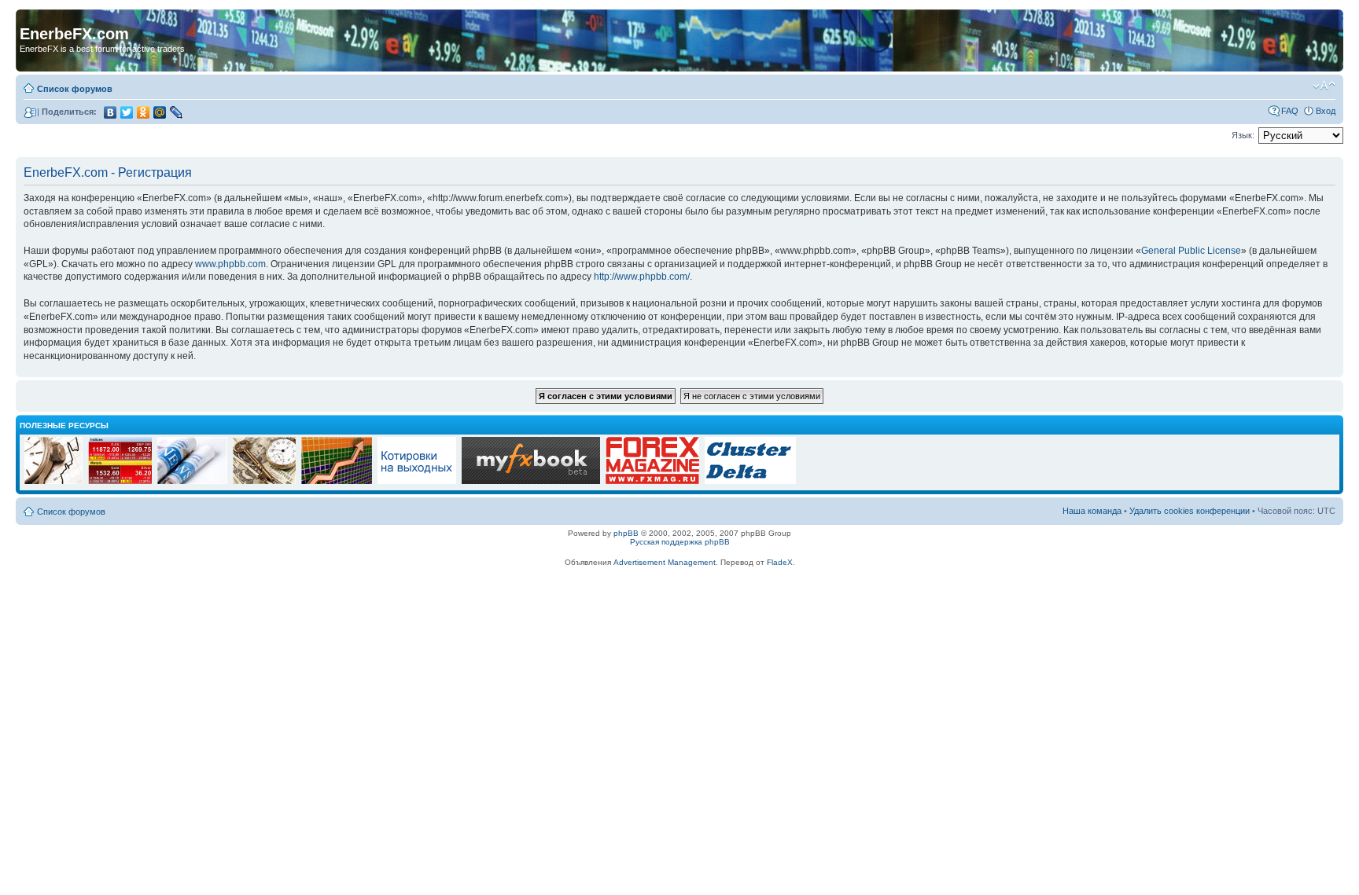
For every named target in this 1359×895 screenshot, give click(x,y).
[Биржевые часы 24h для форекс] (53, 481)
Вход (1325, 111)
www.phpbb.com (230, 264)
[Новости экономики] (192, 481)
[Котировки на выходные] (417, 481)
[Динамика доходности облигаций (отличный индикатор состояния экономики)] (264, 481)
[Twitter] (127, 112)
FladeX (780, 562)
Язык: (1243, 135)
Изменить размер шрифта (1324, 86)
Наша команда (1092, 510)
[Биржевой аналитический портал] (750, 481)
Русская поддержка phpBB (680, 541)
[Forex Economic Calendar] (531, 481)
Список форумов (74, 89)
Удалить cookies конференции (1189, 510)
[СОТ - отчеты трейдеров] (336, 481)
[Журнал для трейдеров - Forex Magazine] (652, 481)
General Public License (1191, 250)
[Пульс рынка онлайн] (120, 481)
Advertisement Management (664, 562)
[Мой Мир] (160, 112)
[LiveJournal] (176, 112)
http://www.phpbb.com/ (642, 276)
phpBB (626, 533)
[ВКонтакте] (110, 112)
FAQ (1289, 111)
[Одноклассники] (143, 112)
